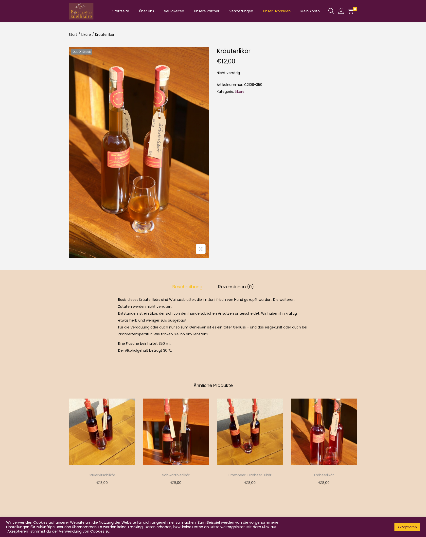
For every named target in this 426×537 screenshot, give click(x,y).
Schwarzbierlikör (176, 475)
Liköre (86, 34)
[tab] (187, 286)
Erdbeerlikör (324, 475)
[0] (351, 11)
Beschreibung (187, 287)
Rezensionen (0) (236, 287)
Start (73, 34)
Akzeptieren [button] (407, 527)
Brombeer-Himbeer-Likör (250, 475)
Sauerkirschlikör (102, 475)
